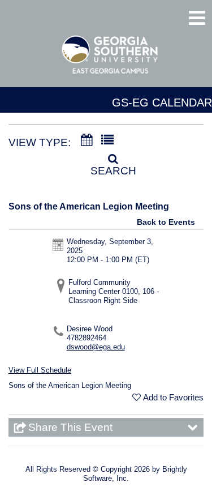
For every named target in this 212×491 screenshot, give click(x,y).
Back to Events (166, 222)
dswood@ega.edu (96, 347)
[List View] (107, 140)
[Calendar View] (86, 140)
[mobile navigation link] (197, 17)
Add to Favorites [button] (173, 397)
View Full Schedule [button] (39, 370)
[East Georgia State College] (110, 60)
